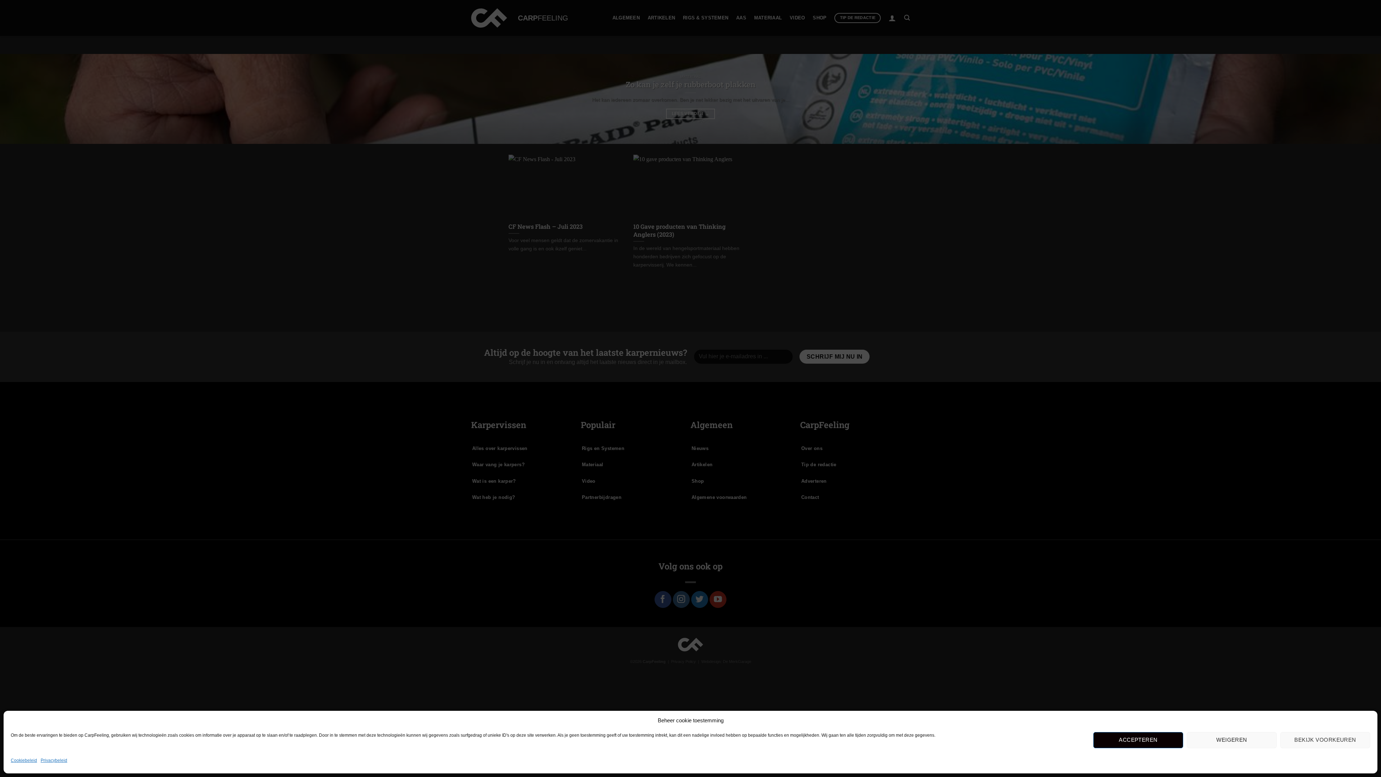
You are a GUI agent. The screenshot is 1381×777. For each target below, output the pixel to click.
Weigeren (1231, 740)
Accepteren (1138, 740)
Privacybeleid (54, 760)
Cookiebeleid (24, 760)
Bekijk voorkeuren (1325, 740)
